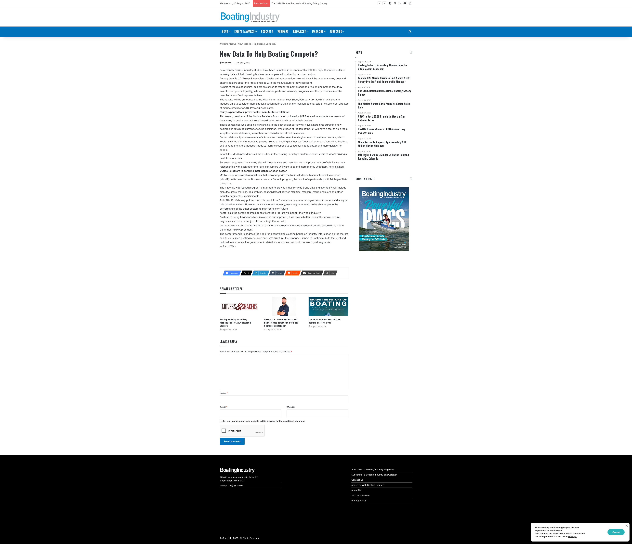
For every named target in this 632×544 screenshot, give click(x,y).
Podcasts (267, 31)
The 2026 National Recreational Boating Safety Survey (325, 321)
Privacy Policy (359, 500)
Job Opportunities (360, 495)
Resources (299, 31)
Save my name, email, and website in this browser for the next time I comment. (264, 421)
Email (223, 407)
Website (291, 407)
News (233, 43)
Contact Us (357, 479)
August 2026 (278, 3)
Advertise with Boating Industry (368, 485)
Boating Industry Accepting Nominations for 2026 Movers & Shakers (235, 322)
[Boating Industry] (250, 17)
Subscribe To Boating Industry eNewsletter (374, 474)
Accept (616, 532)
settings (572, 536)
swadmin (226, 62)
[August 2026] (384, 219)
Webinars (283, 31)
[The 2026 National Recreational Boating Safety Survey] (328, 306)
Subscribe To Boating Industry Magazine (372, 469)
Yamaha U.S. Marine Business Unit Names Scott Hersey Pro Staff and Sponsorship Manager (281, 322)
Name (224, 393)
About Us (356, 490)
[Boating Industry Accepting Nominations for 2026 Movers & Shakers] (239, 306)
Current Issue (365, 179)
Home (225, 43)
